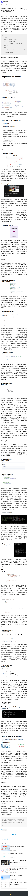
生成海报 (5, 839)
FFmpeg (4, 830)
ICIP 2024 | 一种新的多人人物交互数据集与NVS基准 (18, 861)
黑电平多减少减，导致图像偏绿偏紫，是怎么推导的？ (18, 883)
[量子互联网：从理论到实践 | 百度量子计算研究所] (5, 870)
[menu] (26, 1)
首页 (2, 4)
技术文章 (24, 13)
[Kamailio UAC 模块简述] (5, 877)
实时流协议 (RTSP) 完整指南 (17, 846)
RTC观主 (2, 13)
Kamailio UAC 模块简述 (16, 875)
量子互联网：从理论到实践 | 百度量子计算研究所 (18, 869)
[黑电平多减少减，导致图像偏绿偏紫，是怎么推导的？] (5, 885)
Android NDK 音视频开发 (16, 853)
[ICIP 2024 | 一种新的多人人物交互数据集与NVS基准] (5, 863)
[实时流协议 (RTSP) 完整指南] (5, 848)
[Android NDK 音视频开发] (5, 855)
